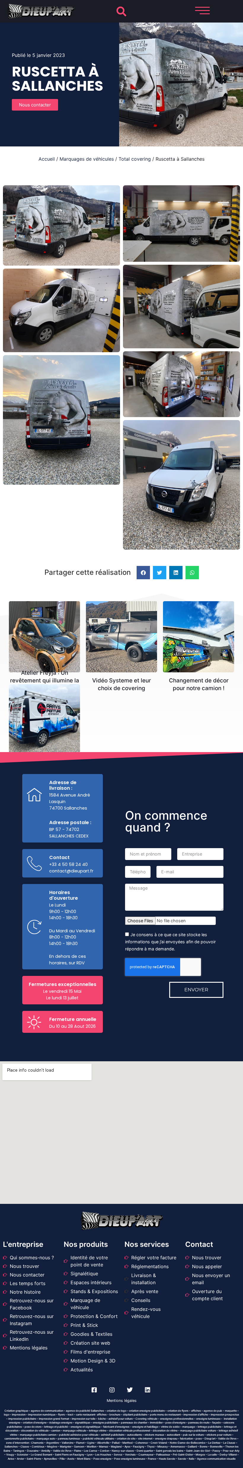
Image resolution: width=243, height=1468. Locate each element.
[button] (121, 11)
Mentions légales (122, 1400)
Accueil (47, 159)
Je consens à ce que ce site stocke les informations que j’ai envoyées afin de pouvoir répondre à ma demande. (170, 941)
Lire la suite (47, 614)
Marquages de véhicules (87, 159)
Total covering (135, 159)
